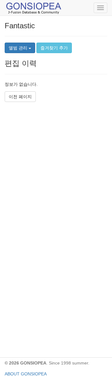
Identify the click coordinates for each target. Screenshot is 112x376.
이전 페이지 (20, 96)
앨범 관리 (19, 47)
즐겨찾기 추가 (54, 47)
